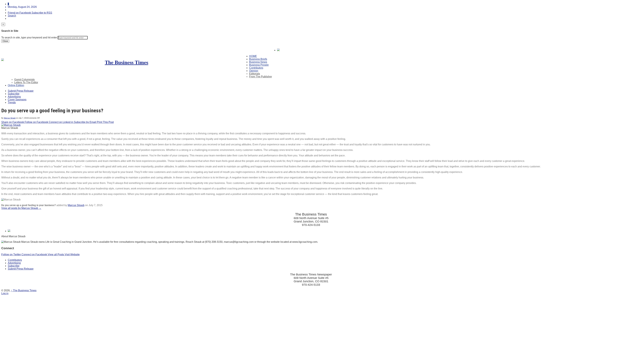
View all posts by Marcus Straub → (21, 208)
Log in (4, 293)
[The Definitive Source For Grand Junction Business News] (125, 62)
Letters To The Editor (26, 82)
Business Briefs (258, 59)
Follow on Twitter (11, 254)
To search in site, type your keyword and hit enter (29, 37)
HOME (253, 56)
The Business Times (23, 290)
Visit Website (72, 254)
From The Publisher (260, 76)
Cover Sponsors (17, 99)
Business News (258, 62)
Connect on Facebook (35, 254)
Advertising (14, 96)
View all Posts (56, 254)
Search (12, 15)
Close (5, 41)
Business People (259, 65)
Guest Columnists (24, 79)
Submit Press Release (21, 90)
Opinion (253, 70)
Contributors (256, 67)
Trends (12, 102)
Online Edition (16, 85)
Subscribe (13, 93)
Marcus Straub (10, 118)
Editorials (254, 73)
